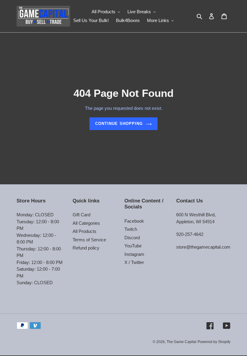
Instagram (134, 254)
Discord (132, 237)
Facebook (134, 221)
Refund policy (86, 247)
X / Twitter (134, 262)
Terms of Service (89, 239)
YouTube (133, 245)
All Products (84, 231)
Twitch (130, 229)
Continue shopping (119, 123)
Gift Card (81, 214)
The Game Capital (181, 342)
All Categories (86, 223)
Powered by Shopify (214, 342)
